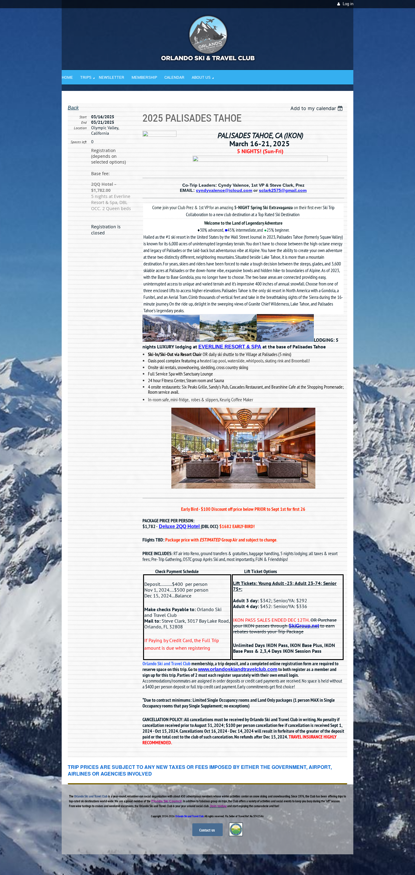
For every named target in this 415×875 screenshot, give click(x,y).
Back (73, 107)
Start (83, 117)
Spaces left (78, 142)
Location (80, 128)
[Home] (207, 60)
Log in (348, 4)
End (84, 122)
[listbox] (317, 108)
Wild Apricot (301, 863)
